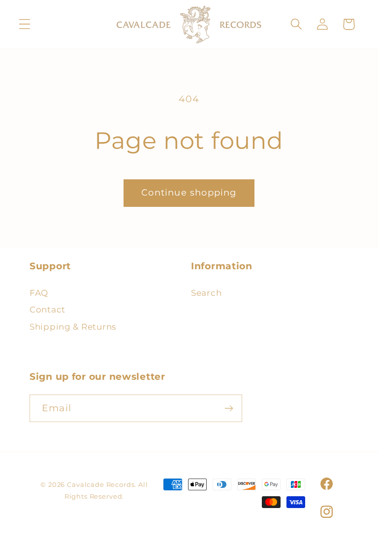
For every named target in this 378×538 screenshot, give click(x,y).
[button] (25, 24)
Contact (47, 309)
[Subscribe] (229, 408)
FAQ (39, 293)
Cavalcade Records (100, 484)
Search (206, 293)
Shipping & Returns (73, 327)
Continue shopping (188, 192)
